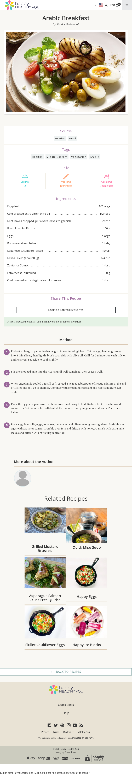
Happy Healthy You (69, 749)
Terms (56, 732)
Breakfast (60, 138)
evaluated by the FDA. (83, 738)
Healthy (37, 156)
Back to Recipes (68, 672)
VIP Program (84, 732)
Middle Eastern (57, 156)
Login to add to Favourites (66, 310)
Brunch (73, 138)
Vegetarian (79, 156)
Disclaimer (68, 732)
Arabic (94, 156)
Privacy (45, 732)
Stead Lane (70, 752)
